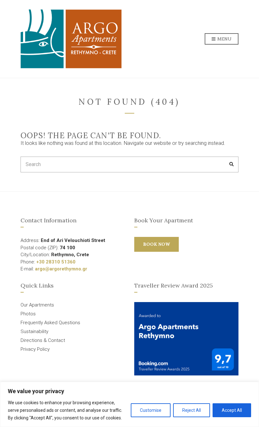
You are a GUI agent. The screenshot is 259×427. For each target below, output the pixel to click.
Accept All (232, 410)
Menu (224, 39)
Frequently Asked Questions (50, 322)
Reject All (191, 410)
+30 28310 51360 (55, 262)
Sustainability (34, 331)
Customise (150, 410)
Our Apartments (37, 305)
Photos (28, 314)
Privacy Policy (35, 349)
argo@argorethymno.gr (61, 269)
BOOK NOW (156, 244)
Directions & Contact (43, 340)
